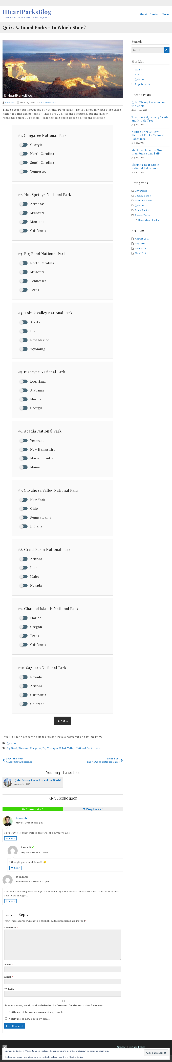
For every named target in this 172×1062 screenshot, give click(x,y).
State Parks (142, 210)
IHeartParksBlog (27, 12)
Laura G (9, 102)
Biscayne (23, 748)
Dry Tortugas (50, 748)
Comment (11, 927)
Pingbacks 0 (94, 809)
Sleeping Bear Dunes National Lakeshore (145, 166)
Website (9, 989)
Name (8, 964)
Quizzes (11, 743)
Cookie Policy (76, 1057)
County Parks (143, 195)
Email (8, 976)
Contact (155, 14)
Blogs (138, 74)
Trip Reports (142, 84)
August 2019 (142, 238)
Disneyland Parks (148, 220)
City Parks (141, 190)
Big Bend (12, 748)
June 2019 (140, 248)
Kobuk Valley (67, 748)
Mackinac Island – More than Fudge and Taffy (148, 151)
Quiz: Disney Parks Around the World (149, 104)
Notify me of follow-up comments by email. (36, 1012)
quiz (97, 748)
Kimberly (21, 817)
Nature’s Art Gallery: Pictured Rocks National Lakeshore (148, 135)
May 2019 (140, 253)
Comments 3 (34, 809)
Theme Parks (142, 215)
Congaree (35, 748)
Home (165, 14)
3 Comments (48, 102)
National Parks (85, 748)
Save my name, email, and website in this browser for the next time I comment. (54, 1005)
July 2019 (140, 243)
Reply (12, 838)
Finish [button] (63, 720)
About (143, 14)
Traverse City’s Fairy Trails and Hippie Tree (150, 118)
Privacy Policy (137, 1046)
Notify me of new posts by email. (29, 1018)
